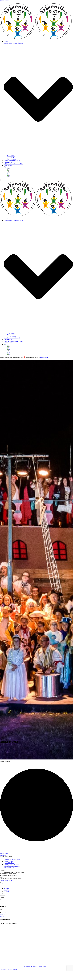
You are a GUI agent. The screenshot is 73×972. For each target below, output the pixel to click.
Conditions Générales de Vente (8, 969)
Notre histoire (11, 156)
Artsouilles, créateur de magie (12, 160)
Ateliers (11, 880)
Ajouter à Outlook (9, 863)
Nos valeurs (10, 157)
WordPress (27, 966)
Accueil (6, 41)
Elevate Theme (44, 357)
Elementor (34, 966)
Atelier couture (4, 880)
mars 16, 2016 (4, 853)
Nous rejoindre (8, 162)
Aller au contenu (4, 1)
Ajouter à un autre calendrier (12, 866)
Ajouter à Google (8, 861)
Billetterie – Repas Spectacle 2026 (13, 164)
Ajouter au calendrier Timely (12, 859)
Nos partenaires (11, 159)
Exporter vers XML (9, 867)
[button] (6, 856)
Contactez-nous (8, 165)
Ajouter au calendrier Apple (11, 864)
